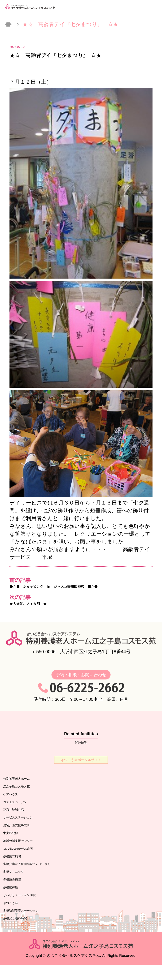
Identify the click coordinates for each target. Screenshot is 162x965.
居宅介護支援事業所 (16, 825)
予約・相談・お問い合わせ (81, 674)
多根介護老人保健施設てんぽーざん (26, 864)
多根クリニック (13, 871)
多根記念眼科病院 (15, 918)
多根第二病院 (12, 856)
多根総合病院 (12, 879)
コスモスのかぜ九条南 (18, 848)
